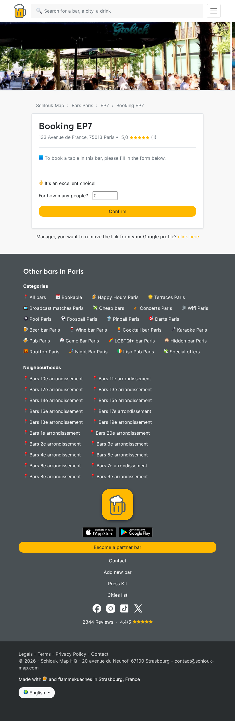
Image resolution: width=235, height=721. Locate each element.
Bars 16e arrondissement (55, 411)
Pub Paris (39, 341)
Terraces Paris (169, 297)
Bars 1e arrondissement (54, 433)
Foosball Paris (81, 319)
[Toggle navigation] (214, 11)
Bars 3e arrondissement (121, 444)
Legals (26, 654)
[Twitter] (138, 608)
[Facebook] (96, 608)
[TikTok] (124, 608)
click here (188, 236)
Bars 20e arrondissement (122, 433)
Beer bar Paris (44, 330)
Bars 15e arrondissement (124, 400)
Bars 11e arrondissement (124, 378)
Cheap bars (111, 308)
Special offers (184, 351)
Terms (44, 654)
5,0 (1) (138, 137)
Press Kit (117, 583)
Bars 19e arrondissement (124, 422)
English (37, 693)
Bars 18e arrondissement (55, 422)
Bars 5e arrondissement (121, 455)
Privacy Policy (71, 654)
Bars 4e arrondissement (54, 455)
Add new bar (118, 572)
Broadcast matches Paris (55, 308)
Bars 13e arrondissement (124, 389)
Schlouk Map (50, 105)
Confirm (117, 211)
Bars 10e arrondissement (55, 378)
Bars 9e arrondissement (121, 476)
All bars (37, 297)
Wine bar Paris (90, 330)
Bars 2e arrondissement (54, 444)
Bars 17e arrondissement (124, 411)
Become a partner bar (117, 547)
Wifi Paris (197, 308)
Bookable (71, 297)
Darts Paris (166, 319)
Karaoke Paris (191, 330)
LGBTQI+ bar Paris (134, 341)
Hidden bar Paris (188, 341)
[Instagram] (110, 608)
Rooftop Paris (43, 351)
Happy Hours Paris (117, 297)
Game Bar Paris (81, 341)
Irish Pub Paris (138, 351)
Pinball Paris (125, 319)
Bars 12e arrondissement (55, 389)
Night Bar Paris (90, 351)
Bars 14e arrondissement (55, 400)
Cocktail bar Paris (141, 330)
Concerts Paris (155, 308)
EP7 (105, 105)
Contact (117, 561)
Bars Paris (82, 105)
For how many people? (63, 195)
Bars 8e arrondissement (54, 476)
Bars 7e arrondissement (121, 465)
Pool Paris (39, 319)
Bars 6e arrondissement (54, 465)
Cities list (117, 595)
